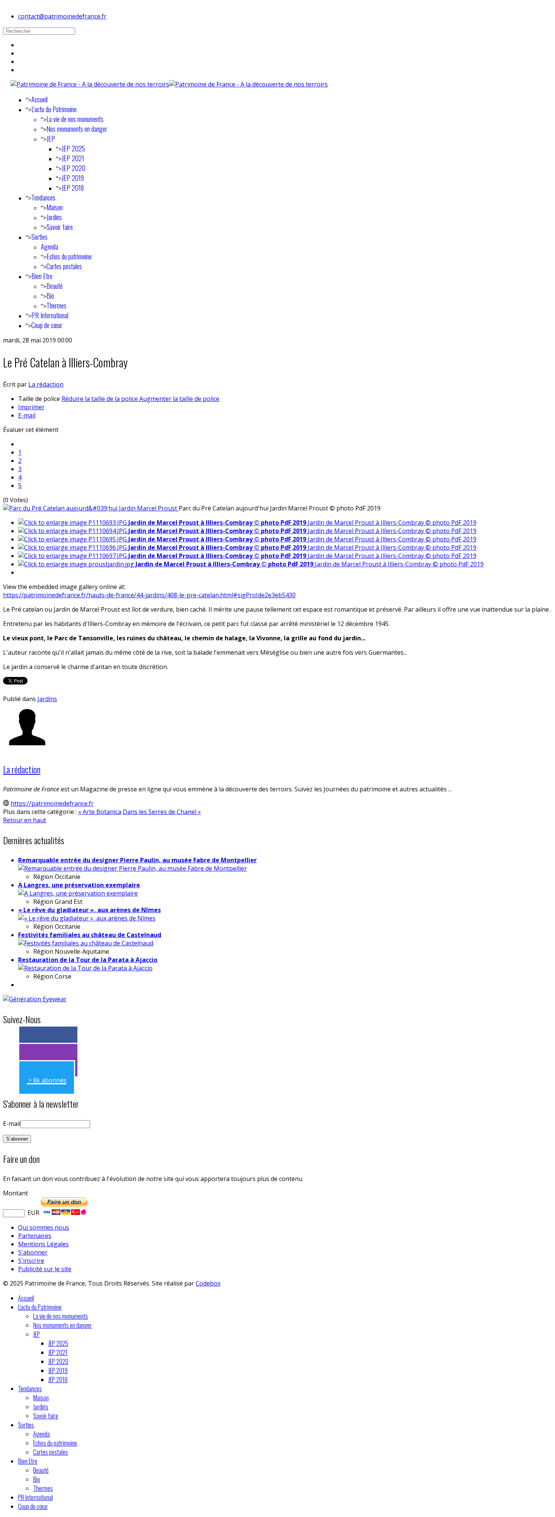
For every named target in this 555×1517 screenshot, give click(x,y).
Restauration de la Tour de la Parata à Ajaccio (87, 960)
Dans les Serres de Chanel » (162, 812)
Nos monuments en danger (76, 129)
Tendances (43, 197)
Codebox (208, 1283)
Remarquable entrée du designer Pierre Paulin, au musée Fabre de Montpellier (137, 860)
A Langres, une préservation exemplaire (79, 885)
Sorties (39, 237)
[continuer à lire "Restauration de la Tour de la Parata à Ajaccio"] (85, 968)
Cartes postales (64, 266)
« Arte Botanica (99, 812)
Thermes (56, 305)
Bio (50, 296)
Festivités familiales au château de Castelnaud (89, 935)
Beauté (54, 286)
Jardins (54, 217)
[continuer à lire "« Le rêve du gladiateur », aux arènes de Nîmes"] (87, 918)
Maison (54, 207)
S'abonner (33, 1252)
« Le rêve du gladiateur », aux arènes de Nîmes (89, 910)
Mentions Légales (43, 1244)
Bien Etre (41, 276)
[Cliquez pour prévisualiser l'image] (91, 508)
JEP (50, 138)
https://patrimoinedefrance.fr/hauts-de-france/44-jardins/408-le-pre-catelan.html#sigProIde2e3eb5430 (149, 595)
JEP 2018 (73, 188)
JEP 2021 (73, 158)
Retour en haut (24, 820)
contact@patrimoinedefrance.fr (62, 16)
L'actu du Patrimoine (54, 109)
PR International (49, 315)
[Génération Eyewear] (34, 999)
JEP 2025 (73, 148)
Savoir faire (59, 227)
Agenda (49, 246)
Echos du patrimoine (69, 256)
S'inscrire (31, 1260)
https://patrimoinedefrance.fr (52, 803)
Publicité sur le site (44, 1269)
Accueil (39, 99)
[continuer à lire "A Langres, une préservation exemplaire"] (78, 893)
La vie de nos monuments (74, 119)
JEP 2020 (73, 168)
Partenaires (34, 1236)
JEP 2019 (73, 178)
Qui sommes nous (43, 1227)
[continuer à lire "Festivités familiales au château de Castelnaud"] (85, 943)
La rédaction (45, 384)
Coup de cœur (46, 325)
